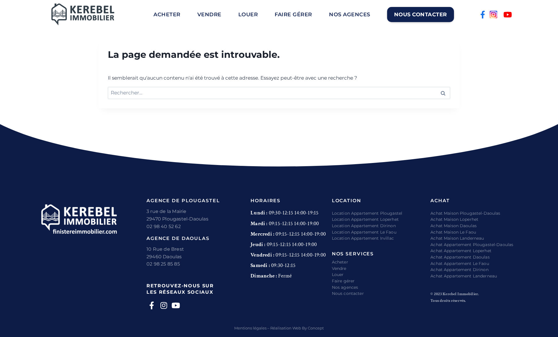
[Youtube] (508, 14)
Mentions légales (250, 328)
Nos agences (349, 14)
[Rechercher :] (279, 93)
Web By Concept (308, 328)
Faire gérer (293, 14)
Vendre (209, 14)
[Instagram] (493, 14)
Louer (248, 14)
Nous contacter (420, 14)
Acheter (166, 14)
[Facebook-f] (483, 14)
